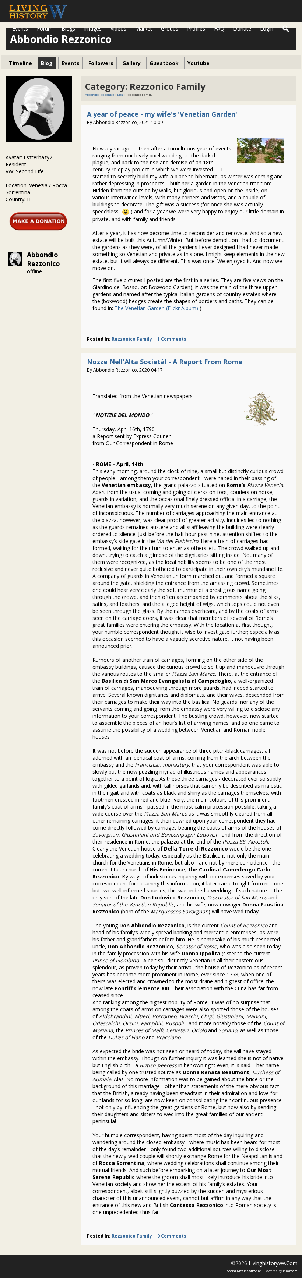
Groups (169, 28)
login (266, 28)
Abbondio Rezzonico (43, 259)
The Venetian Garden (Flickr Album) (156, 308)
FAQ (219, 28)
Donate (242, 28)
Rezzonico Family (132, 339)
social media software (244, 1270)
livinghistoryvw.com (273, 1263)
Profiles (196, 28)
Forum (45, 28)
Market (143, 28)
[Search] (286, 29)
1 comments (171, 339)
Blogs (68, 28)
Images (93, 28)
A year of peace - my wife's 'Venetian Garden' (162, 114)
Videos (118, 28)
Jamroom (290, 1270)
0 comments (171, 1236)
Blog (120, 94)
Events (20, 28)
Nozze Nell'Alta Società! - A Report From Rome (164, 361)
